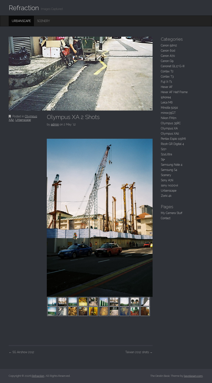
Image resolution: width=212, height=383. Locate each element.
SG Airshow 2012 (21, 352)
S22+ (163, 149)
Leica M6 (167, 102)
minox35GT (168, 112)
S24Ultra (166, 154)
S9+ (163, 159)
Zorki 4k (166, 195)
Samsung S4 (169, 169)
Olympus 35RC (171, 123)
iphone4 (166, 97)
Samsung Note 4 (171, 164)
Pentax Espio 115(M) (173, 138)
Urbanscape (21, 21)
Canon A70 (168, 55)
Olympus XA (169, 128)
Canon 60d (168, 50)
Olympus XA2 (170, 133)
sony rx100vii (169, 185)
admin (55, 124)
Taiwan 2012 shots (139, 352)
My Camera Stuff (171, 213)
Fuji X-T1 (166, 81)
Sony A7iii (167, 180)
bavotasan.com (193, 375)
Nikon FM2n (168, 118)
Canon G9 (167, 61)
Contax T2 (167, 71)
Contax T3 (167, 76)
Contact (165, 218)
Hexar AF (167, 87)
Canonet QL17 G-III (172, 66)
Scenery (43, 21)
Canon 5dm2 (169, 45)
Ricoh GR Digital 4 (172, 144)
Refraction (24, 8)
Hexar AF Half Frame (174, 92)
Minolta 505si (169, 107)
